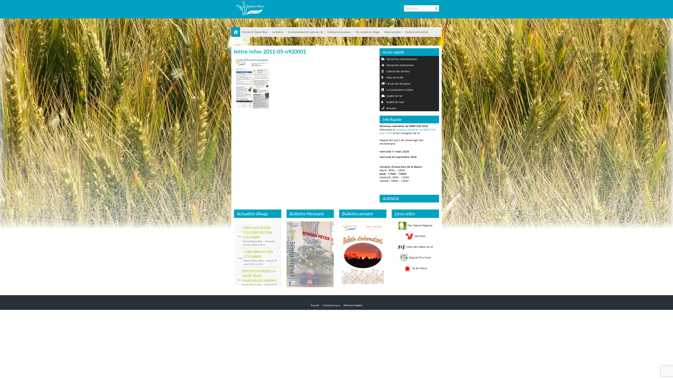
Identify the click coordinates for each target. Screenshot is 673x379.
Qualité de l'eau (395, 102)
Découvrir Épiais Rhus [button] (255, 32)
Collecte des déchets (398, 71)
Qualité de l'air (394, 96)
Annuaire (391, 108)
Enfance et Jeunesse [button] (339, 32)
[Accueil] (235, 32)
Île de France (420, 268)
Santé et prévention (416, 32)
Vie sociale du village (367, 32)
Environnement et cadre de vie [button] (305, 32)
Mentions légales (353, 306)
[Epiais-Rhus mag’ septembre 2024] (310, 255)
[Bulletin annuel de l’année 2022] (362, 253)
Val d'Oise (419, 236)
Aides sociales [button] (392, 32)
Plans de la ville (394, 77)
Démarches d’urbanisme (400, 65)
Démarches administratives (401, 59)
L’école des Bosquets (398, 83)
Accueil (315, 306)
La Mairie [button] (277, 32)
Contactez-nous (331, 306)
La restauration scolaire (399, 89)
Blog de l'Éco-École (420, 257)
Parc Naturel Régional (419, 225)
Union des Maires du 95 (419, 246)
